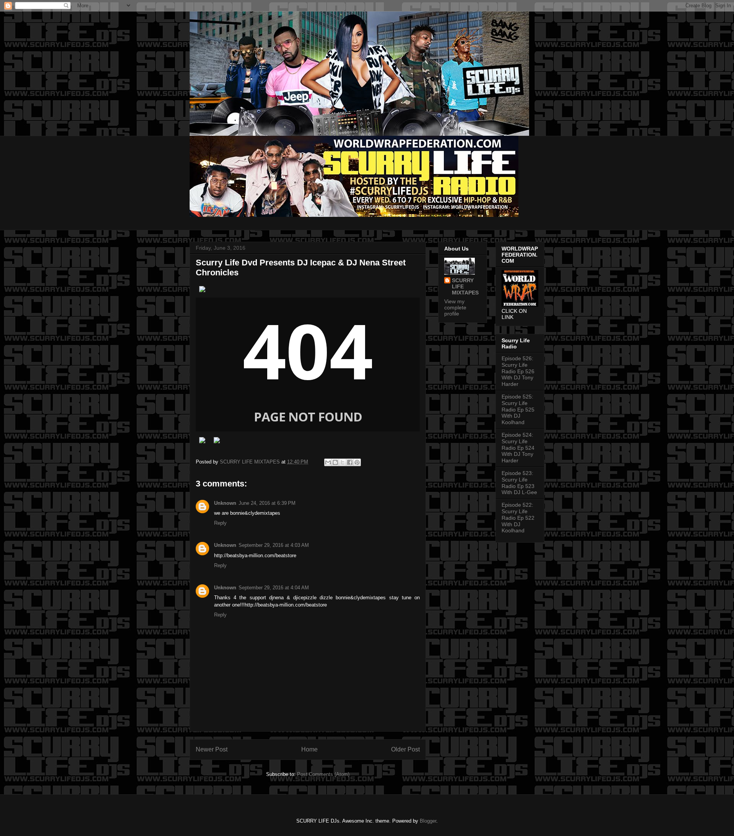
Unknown (225, 503)
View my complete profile (455, 307)
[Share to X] (342, 462)
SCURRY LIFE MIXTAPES (465, 286)
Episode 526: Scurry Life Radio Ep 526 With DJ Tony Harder (518, 371)
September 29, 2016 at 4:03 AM (274, 545)
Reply (220, 523)
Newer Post (211, 749)
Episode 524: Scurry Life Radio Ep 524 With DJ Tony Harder (518, 448)
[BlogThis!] (335, 462)
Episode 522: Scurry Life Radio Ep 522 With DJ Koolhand (518, 517)
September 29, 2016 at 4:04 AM (274, 587)
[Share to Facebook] (350, 462)
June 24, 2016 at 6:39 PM (267, 503)
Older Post (405, 749)
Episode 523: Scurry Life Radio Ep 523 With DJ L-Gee (519, 482)
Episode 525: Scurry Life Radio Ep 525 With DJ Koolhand (518, 409)
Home (309, 749)
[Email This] (328, 462)
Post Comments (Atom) (323, 774)
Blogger (428, 821)
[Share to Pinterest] (357, 462)
